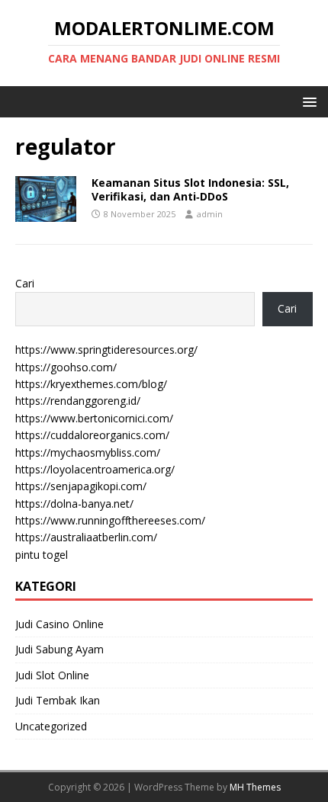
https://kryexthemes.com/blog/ (91, 384)
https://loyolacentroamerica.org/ (95, 469)
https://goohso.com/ (66, 367)
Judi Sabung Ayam (59, 649)
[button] (307, 101)
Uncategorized (51, 726)
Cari (24, 283)
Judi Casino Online (59, 624)
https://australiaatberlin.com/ (86, 537)
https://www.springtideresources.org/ (106, 349)
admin (210, 214)
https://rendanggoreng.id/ (77, 400)
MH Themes (255, 787)
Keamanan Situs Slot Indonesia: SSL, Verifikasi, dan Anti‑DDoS (190, 189)
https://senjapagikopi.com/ (80, 486)
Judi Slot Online (52, 675)
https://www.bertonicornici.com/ (94, 418)
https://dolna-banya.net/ (74, 503)
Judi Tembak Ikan (57, 700)
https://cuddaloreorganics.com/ (92, 435)
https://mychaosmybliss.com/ (87, 452)
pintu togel (41, 554)
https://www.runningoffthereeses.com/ (110, 520)
